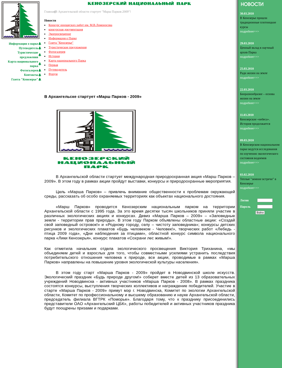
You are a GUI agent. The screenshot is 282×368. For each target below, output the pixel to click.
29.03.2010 (247, 43)
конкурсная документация (66, 29)
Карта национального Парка (67, 60)
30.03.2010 (247, 13)
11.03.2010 (247, 115)
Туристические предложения (68, 47)
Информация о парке (23, 43)
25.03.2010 (247, 68)
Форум (53, 74)
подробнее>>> (249, 31)
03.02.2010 (247, 174)
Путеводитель (28, 48)
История (54, 56)
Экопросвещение (60, 34)
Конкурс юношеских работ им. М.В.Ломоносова (80, 25)
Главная (49, 11)
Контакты (31, 74)
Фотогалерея (29, 70)
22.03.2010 (247, 89)
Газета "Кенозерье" (24, 79)
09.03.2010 (247, 140)
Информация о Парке (63, 38)
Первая (53, 65)
